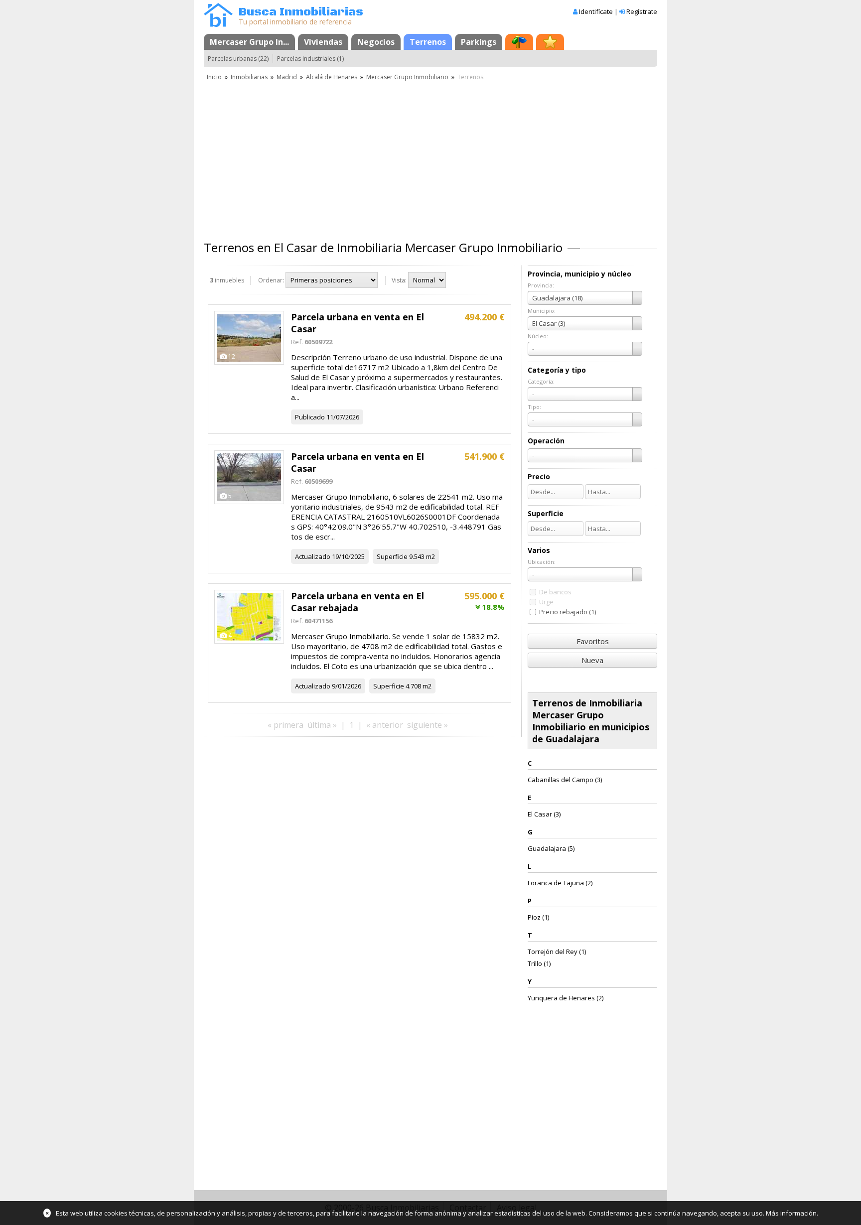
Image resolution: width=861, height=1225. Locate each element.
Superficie (392, 556)
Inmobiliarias (249, 77)
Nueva (592, 660)
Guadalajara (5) (551, 848)
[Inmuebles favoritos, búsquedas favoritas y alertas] (550, 42)
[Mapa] (519, 42)
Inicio (214, 77)
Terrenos (428, 41)
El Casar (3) (544, 814)
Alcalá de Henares (331, 77)
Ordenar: (271, 280)
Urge (546, 601)
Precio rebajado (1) (567, 611)
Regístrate (641, 11)
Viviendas (323, 41)
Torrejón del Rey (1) (557, 951)
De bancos (555, 591)
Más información (791, 1213)
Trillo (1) (539, 963)
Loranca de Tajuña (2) (560, 882)
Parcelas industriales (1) (310, 58)
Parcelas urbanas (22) (238, 58)
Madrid (287, 77)
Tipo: (534, 406)
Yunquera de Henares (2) (565, 997)
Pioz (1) (538, 917)
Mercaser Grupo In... (249, 41)
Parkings (478, 41)
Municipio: (542, 310)
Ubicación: (542, 561)
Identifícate (596, 11)
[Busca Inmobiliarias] (218, 24)
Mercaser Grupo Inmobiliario (407, 77)
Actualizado (312, 556)
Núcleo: (538, 336)
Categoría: (541, 381)
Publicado (310, 416)
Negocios (376, 41)
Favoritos (592, 641)
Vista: (399, 280)
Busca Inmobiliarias (301, 12)
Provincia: (541, 285)
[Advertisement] (430, 157)
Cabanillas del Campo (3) (565, 779)
